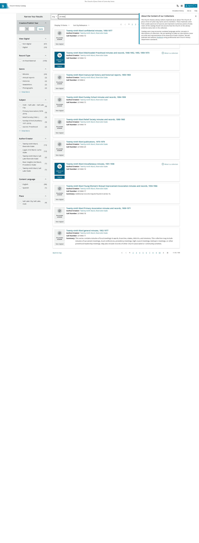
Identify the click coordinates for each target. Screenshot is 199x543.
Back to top (57, 253)
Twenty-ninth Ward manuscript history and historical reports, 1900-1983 (98, 74)
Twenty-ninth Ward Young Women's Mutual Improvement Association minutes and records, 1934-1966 (111, 186)
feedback (160, 37)
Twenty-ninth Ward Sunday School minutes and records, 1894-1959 (96, 97)
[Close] (196, 16)
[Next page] (163, 253)
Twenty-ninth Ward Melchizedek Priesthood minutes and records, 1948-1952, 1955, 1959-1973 (107, 52)
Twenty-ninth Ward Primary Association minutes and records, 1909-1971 (98, 208)
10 (159, 253)
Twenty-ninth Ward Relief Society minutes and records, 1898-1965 (95, 119)
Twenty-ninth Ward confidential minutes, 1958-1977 (89, 30)
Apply (41, 29)
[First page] (121, 24)
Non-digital (60, 44)
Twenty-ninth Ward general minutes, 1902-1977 (87, 230)
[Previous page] (125, 24)
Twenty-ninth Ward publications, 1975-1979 (85, 141)
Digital (59, 66)
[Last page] (167, 253)
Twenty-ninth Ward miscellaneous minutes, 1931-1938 (90, 164)
